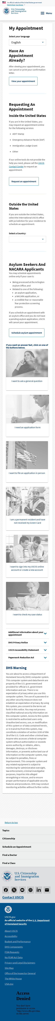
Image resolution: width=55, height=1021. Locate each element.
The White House (13, 978)
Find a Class (8, 863)
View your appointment (23, 81)
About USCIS (11, 931)
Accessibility (11, 936)
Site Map (9, 968)
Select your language (19, 36)
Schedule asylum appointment (26, 332)
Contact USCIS (13, 897)
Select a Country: (17, 233)
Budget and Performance (18, 941)
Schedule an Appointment (16, 846)
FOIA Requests (12, 952)
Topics (5, 830)
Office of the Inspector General (20, 973)
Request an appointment (23, 181)
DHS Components (14, 946)
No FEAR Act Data (14, 957)
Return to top (11, 822)
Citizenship (8, 838)
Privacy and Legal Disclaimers (20, 962)
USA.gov (9, 984)
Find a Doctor (9, 855)
